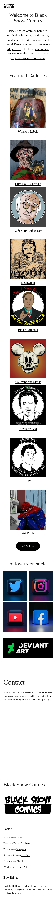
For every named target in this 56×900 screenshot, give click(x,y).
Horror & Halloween (28, 184)
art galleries (14, 48)
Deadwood (28, 283)
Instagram (21, 849)
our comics (42, 48)
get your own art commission (27, 57)
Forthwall (29, 889)
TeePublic (25, 886)
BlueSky (20, 861)
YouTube (25, 855)
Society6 (17, 889)
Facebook (25, 843)
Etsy (33, 886)
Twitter (19, 837)
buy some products (18, 53)
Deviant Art (21, 867)
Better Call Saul (28, 330)
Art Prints (28, 533)
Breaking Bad (28, 429)
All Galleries (28, 546)
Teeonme (7, 889)
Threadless (41, 886)
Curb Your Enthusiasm (28, 230)
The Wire (28, 481)
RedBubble (13, 886)
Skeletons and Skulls (28, 382)
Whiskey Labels (28, 131)
